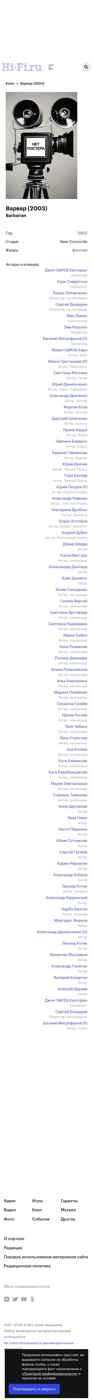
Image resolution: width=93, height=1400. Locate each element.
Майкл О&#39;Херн (69, 350)
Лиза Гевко (77, 818)
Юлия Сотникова (72, 841)
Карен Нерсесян (72, 863)
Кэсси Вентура (73, 555)
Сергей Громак (73, 852)
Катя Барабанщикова (68, 772)
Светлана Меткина (70, 373)
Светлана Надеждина (67, 624)
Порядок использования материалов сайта (46, 1257)
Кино (10, 83)
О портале (14, 1239)
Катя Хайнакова (72, 761)
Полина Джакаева (71, 658)
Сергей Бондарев (71, 1012)
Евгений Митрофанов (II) (65, 339)
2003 (82, 233)
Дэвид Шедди (75, 544)
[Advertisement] (36, 29)
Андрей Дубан (74, 533)
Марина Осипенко (70, 692)
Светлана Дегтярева (68, 612)
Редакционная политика (27, 1266)
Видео (10, 1210)
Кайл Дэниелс (74, 578)
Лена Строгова (73, 738)
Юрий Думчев (74, 464)
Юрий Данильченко (69, 384)
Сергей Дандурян (71, 304)
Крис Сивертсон (72, 282)
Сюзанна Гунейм (72, 704)
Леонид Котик (74, 886)
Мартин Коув (75, 407)
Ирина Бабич (75, 635)
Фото (9, 1219)
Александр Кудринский (66, 898)
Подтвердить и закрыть (34, 1389)
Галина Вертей (74, 601)
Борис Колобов (73, 521)
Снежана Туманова (70, 795)
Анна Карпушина (72, 681)
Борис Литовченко (70, 293)
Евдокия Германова (69, 453)
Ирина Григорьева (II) (67, 361)
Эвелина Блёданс (71, 441)
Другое (68, 1219)
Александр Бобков (70, 875)
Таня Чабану (76, 727)
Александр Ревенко (69, 498)
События (40, 1219)
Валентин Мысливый (68, 955)
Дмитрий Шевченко (69, 418)
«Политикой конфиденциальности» (50, 1374)
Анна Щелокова (72, 806)
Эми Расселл (75, 327)
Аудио (10, 1201)
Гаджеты (69, 1201)
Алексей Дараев (72, 989)
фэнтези (79, 250)
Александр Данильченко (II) (62, 932)
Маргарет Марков (70, 920)
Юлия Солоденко (71, 590)
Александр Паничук (69, 966)
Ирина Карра (75, 430)
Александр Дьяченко (68, 396)
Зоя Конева (77, 749)
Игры (37, 1201)
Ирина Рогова (74, 715)
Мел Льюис (77, 316)
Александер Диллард (68, 567)
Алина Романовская (69, 669)
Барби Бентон (74, 909)
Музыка (68, 1210)
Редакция (13, 1248)
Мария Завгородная (69, 784)
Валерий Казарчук (70, 978)
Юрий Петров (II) (72, 487)
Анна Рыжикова (73, 647)
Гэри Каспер (75, 476)
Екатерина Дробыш (69, 510)
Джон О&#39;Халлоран (66, 270)
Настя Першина (72, 829)
